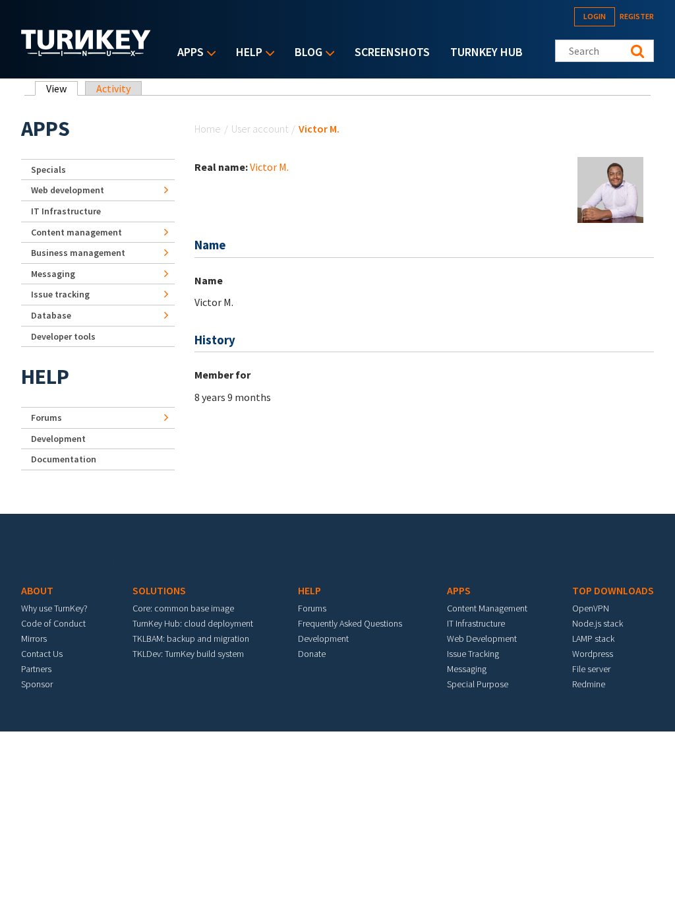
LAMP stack (593, 638)
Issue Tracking (473, 654)
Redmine (588, 684)
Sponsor (37, 684)
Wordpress (592, 654)
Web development (67, 190)
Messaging (53, 274)
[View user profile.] (610, 188)
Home (207, 128)
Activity (113, 88)
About (37, 590)
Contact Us (42, 654)
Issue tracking (60, 294)
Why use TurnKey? (54, 608)
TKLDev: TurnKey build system (188, 654)
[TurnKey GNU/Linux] (86, 52)
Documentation (63, 459)
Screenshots (392, 51)
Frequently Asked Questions (350, 623)
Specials (48, 169)
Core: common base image (183, 608)
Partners (36, 669)
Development (58, 439)
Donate (312, 654)
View (62, 88)
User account (259, 128)
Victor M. (269, 166)
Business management (78, 253)
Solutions (159, 590)
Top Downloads (613, 590)
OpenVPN (590, 608)
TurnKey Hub (486, 51)
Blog (305, 53)
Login (594, 16)
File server (591, 669)
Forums (46, 417)
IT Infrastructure (66, 211)
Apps (187, 53)
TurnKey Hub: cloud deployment (192, 623)
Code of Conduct (53, 623)
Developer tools (63, 336)
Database (51, 315)
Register (637, 16)
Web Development (482, 638)
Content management (76, 232)
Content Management (487, 608)
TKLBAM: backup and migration (190, 638)
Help (245, 53)
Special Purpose (477, 684)
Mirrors (34, 638)
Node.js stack (597, 623)
